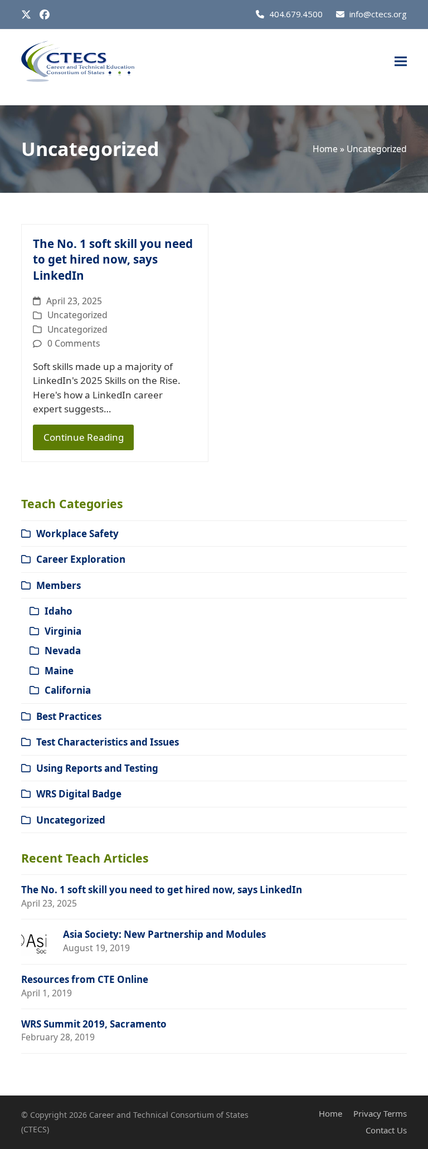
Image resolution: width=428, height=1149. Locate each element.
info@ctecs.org (378, 14)
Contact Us (386, 1130)
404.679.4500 (296, 14)
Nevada (63, 650)
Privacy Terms (380, 1113)
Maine (59, 670)
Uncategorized (77, 315)
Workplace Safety (77, 533)
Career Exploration (80, 559)
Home (325, 149)
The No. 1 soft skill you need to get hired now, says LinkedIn (113, 259)
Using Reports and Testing (97, 768)
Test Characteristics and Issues (107, 742)
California (68, 690)
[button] (401, 61)
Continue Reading (83, 437)
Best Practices (68, 716)
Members (58, 585)
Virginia (63, 631)
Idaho (58, 611)
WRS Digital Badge (78, 793)
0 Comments (73, 343)
